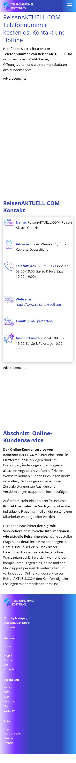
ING (6, 651)
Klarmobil (9, 669)
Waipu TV (9, 711)
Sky (6, 706)
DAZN (7, 692)
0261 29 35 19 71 (43, 266)
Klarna (7, 646)
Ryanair (8, 743)
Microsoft (9, 701)
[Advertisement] (32, 139)
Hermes (8, 738)
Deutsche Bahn (12, 733)
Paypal (8, 655)
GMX (7, 697)
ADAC (7, 729)
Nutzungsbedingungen (17, 618)
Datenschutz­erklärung (17, 622)
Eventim (8, 660)
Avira (7, 687)
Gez (6, 665)
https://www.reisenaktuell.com (39, 304)
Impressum (10, 627)
